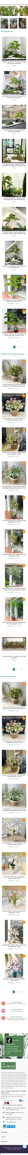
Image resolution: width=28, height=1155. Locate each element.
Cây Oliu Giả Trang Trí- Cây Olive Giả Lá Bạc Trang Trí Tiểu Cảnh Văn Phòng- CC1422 (14, 589)
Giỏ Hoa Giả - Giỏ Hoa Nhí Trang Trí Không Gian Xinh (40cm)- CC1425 (14, 453)
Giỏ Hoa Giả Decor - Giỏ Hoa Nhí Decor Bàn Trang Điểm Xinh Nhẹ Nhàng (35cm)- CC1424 (14, 487)
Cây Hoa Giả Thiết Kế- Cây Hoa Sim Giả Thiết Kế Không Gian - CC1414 (14, 521)
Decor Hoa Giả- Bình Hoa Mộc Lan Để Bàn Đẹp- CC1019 (14, 979)
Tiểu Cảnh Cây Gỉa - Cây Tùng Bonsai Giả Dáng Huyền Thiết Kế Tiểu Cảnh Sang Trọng (14, 232)
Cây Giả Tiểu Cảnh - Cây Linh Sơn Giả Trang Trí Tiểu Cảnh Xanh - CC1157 (14, 623)
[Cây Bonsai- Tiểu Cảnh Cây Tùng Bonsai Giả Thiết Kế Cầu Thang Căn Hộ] (14, 83)
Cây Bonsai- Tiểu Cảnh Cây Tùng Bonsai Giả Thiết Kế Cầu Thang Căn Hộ (14, 96)
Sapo (19, 1149)
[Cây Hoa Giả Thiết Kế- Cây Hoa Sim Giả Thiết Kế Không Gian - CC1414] (14, 507)
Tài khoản (4, 1132)
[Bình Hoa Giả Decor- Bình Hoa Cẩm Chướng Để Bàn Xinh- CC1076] (14, 898)
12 (22, 992)
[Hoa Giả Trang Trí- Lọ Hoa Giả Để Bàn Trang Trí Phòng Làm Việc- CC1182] (14, 830)
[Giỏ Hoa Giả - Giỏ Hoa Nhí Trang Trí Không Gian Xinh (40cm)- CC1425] (14, 439)
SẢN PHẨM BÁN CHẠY (7, 31)
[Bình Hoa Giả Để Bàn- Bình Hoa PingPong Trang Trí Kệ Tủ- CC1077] (14, 864)
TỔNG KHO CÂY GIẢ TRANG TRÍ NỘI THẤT (13, 354)
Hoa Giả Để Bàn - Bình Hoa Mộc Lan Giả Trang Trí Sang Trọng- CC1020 (14, 945)
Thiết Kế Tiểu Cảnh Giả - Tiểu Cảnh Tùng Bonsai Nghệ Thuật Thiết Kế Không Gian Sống (14, 199)
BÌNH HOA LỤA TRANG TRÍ (8, 676)
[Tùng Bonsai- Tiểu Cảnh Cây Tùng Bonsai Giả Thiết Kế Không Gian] (14, 253)
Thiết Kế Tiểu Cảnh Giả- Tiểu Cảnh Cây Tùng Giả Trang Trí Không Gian (14, 62)
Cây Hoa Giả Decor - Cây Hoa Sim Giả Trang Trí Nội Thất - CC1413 (14, 555)
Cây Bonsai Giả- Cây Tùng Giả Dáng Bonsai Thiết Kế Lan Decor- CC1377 (14, 300)
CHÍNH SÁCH (4, 1141)
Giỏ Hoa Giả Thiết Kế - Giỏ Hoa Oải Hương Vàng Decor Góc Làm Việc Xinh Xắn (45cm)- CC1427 (14, 386)
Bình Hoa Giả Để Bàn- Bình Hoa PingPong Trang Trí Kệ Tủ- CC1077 (14, 877)
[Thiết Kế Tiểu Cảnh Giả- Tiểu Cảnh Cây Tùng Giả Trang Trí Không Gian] (14, 49)
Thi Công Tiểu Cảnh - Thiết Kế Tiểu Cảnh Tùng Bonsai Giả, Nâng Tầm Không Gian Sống (14, 164)
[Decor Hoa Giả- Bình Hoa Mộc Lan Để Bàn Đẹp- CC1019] (14, 966)
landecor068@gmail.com (11, 1122)
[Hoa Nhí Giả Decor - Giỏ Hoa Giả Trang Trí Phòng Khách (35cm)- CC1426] (14, 405)
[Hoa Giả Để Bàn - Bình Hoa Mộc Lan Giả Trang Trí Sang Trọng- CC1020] (14, 932)
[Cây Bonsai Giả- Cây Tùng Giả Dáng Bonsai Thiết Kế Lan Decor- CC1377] (14, 287)
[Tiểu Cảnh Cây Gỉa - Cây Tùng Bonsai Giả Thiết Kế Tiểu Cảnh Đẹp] (14, 117)
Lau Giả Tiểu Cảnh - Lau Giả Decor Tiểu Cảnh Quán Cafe (14, 657)
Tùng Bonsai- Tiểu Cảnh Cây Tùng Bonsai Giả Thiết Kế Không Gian (14, 266)
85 (22, 669)
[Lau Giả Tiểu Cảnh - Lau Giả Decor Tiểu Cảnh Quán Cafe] (14, 643)
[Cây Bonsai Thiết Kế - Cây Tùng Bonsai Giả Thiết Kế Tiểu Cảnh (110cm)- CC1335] (14, 321)
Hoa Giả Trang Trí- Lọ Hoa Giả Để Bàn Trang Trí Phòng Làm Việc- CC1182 (14, 843)
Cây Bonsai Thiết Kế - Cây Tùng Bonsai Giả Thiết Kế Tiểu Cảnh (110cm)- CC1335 (14, 334)
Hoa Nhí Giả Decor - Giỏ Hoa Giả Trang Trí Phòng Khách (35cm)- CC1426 (14, 419)
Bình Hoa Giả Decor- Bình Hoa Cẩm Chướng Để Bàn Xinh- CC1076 (14, 911)
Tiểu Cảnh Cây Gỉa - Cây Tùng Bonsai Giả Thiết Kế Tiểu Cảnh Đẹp (14, 130)
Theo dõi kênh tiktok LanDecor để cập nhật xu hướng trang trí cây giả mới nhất (14, 1046)
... (19, 347)
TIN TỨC (3, 1137)
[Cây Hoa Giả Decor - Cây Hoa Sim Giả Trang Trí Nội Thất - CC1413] (14, 541)
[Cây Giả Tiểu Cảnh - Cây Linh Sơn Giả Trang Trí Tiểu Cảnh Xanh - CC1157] (14, 609)
